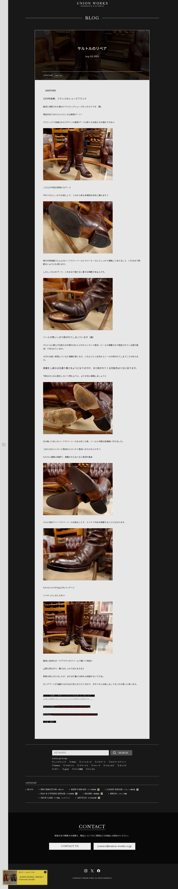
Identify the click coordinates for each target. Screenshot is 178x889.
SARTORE (58, 75)
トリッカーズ (86, 762)
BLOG (92, 18)
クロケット (69, 765)
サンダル (91, 769)
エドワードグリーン (118, 762)
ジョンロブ (110, 765)
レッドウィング (60, 762)
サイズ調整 (78, 769)
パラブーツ (101, 762)
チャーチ (96, 765)
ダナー (56, 769)
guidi (67, 769)
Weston (57, 765)
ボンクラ (123, 765)
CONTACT (92, 826)
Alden (73, 762)
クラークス (84, 765)
